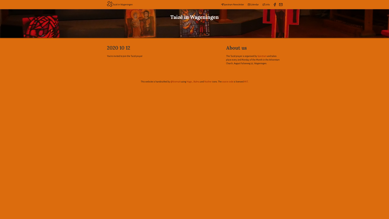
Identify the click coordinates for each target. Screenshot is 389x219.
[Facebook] (275, 4)
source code (227, 81)
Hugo (189, 81)
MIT (246, 81)
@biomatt (176, 81)
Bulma (196, 81)
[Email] (281, 4)
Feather (208, 81)
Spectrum (262, 56)
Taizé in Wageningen (122, 4)
